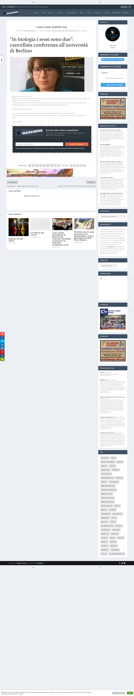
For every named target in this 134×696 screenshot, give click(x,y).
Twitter (113, 546)
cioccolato (106, 474)
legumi (112, 510)
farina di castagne (108, 490)
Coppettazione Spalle (106, 433)
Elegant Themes (22, 563)
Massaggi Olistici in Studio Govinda (111, 193)
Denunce (54, 31)
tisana (113, 542)
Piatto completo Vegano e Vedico (110, 162)
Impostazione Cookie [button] (118, 693)
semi (112, 538)
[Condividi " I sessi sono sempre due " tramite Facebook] (30, 165)
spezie (104, 542)
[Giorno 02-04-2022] (19, 227)
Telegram (107, 13)
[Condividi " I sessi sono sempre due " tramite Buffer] (48, 165)
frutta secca (106, 506)
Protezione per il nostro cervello (110, 130)
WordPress (40, 563)
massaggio (117, 514)
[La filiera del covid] (40, 224)
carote (115, 470)
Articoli (50, 13)
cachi (112, 466)
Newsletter (116, 13)
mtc (114, 518)
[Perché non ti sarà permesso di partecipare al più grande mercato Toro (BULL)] (84, 223)
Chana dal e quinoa (106, 177)
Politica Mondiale (70, 31)
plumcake (105, 530)
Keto (103, 510)
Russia (104, 538)
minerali (105, 518)
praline (116, 530)
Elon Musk (113, 482)
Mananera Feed (108, 368)
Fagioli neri (103, 380)
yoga (103, 554)
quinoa (114, 534)
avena (120, 462)
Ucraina (105, 550)
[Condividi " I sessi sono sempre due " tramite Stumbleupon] (52, 165)
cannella (105, 470)
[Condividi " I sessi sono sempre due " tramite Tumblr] (37, 165)
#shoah (104, 458)
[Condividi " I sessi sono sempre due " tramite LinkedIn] (44, 165)
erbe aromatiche (108, 486)
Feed (101, 372)
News (81, 13)
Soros (121, 538)
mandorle (105, 514)
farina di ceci (106, 494)
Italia (89, 13)
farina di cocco (107, 498)
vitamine (115, 550)
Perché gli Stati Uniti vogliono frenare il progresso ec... (32, 7)
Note (43, 13)
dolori (119, 478)
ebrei (103, 482)
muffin (104, 522)
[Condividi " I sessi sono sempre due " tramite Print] (59, 165)
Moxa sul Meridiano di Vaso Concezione (112, 397)
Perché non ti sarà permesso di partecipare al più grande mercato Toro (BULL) (84, 235)
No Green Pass (107, 526)
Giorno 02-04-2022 (16, 239)
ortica (119, 526)
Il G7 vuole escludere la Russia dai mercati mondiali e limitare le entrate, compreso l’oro (61, 238)
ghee (117, 506)
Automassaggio (105, 144)
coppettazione (107, 478)
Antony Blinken (107, 462)
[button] (1, 59)
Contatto (125, 13)
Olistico (59, 13)
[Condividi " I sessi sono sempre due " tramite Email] (55, 165)
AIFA (113, 458)
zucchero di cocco (116, 554)
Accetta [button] (130, 693)
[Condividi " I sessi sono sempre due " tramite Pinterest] (41, 165)
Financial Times (107, 502)
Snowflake (98, 13)
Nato (113, 522)
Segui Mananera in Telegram (113, 59)
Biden (104, 466)
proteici (105, 534)
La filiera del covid (37, 233)
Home (36, 13)
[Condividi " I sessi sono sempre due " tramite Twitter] (33, 165)
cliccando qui (111, 247)
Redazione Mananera (29, 31)
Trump (104, 546)
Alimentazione (71, 13)
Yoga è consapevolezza (107, 417)
